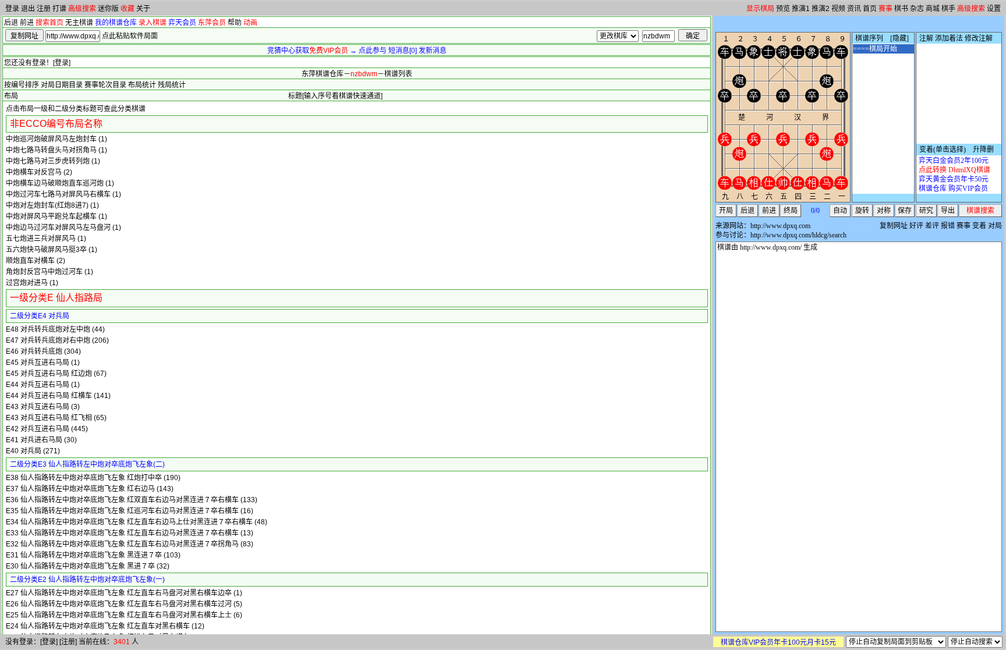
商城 (933, 9)
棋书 (901, 9)
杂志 (917, 9)
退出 (28, 9)
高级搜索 (82, 9)
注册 (44, 9)
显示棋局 (760, 9)
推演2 (821, 9)
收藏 (127, 9)
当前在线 (93, 642)
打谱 (59, 9)
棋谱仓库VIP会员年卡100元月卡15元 (778, 642)
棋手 (948, 9)
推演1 (801, 9)
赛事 (885, 9)
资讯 (854, 9)
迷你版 (108, 9)
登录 (12, 9)
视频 (838, 9)
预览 (783, 9)
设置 (994, 9)
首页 (870, 9)
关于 (143, 9)
